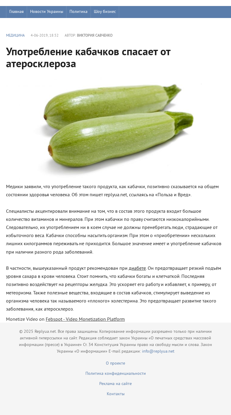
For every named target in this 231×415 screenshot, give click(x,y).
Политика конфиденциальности (115, 373)
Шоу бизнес (105, 11)
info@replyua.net (158, 351)
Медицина (15, 36)
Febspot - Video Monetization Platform (85, 320)
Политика (78, 11)
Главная (16, 11)
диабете (137, 269)
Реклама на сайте (115, 383)
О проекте (115, 363)
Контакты (116, 394)
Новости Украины (46, 11)
